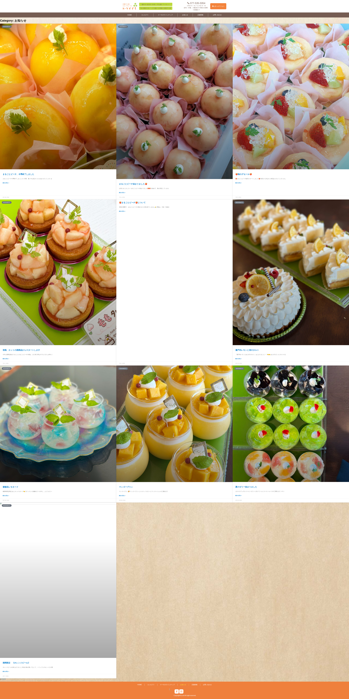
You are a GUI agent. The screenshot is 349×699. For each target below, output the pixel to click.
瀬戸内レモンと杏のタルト (247, 350)
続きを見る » (6, 182)
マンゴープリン (126, 487)
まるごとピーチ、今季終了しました (18, 174)
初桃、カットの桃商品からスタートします (21, 350)
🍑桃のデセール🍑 (243, 174)
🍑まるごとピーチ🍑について (132, 202)
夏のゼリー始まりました (246, 487)
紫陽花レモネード (10, 487)
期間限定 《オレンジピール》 (16, 663)
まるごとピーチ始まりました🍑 (133, 184)
